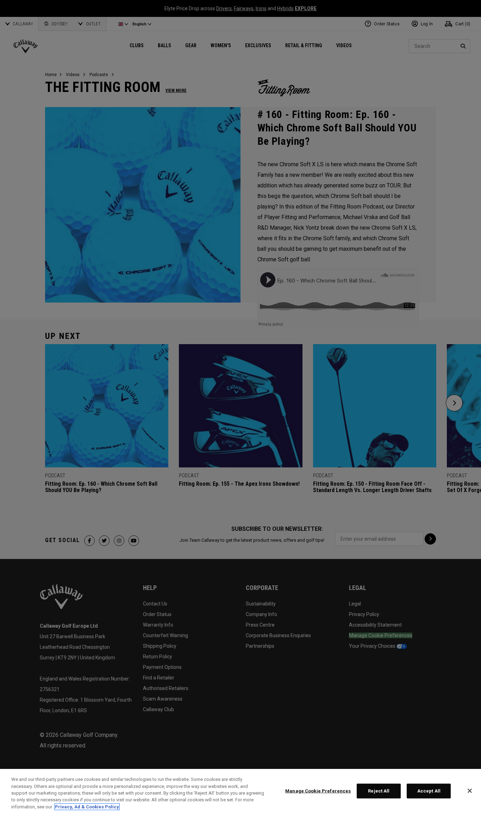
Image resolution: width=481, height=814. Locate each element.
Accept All (429, 791)
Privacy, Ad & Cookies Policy (87, 806)
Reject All (378, 791)
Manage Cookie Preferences (318, 791)
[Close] (469, 791)
